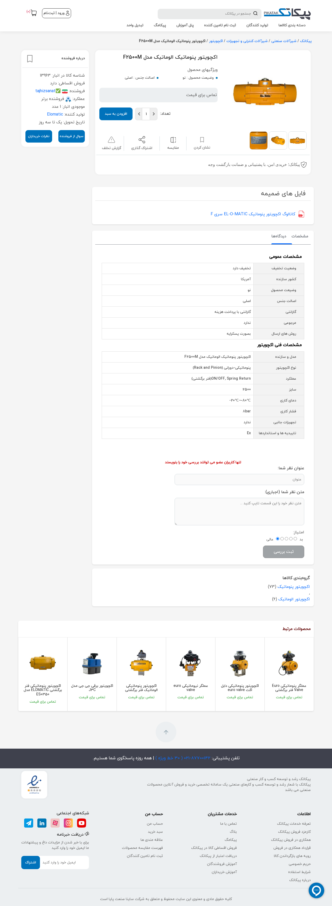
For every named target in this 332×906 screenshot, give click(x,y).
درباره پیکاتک (300, 880)
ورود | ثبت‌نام (54, 13)
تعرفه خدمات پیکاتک (294, 823)
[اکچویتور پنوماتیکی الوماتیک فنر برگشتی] (141, 662)
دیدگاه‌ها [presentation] (278, 236)
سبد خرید (155, 831)
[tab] (300, 237)
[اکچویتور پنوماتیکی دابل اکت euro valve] (240, 662)
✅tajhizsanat (48, 91)
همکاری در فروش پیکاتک (291, 839)
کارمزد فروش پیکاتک (294, 831)
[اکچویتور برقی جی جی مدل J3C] (92, 662)
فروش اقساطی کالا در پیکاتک (214, 847)
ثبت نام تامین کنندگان (145, 856)
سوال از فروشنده (71, 136)
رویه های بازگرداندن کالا (292, 856)
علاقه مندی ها (152, 839)
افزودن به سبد (116, 113)
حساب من (155, 823)
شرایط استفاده (299, 872)
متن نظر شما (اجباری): (284, 492)
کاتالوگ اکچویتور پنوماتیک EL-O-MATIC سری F (253, 214)
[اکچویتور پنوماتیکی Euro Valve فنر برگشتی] (289, 662)
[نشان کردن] (29, 58)
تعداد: (165, 114)
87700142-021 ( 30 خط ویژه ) (182, 758)
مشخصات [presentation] (300, 236)
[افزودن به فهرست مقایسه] (173, 139)
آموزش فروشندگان (222, 864)
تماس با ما (228, 823)
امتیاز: (298, 532)
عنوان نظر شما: (291, 468)
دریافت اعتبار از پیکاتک (218, 856)
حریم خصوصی (300, 864)
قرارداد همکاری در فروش (292, 847)
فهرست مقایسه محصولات (142, 847)
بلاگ (233, 831)
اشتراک (30, 862)
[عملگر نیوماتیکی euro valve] (190, 662)
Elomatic (55, 114)
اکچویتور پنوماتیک (294, 587)
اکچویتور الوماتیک (294, 599)
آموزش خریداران (224, 872)
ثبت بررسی (284, 552)
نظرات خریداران (39, 136)
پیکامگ (231, 839)
